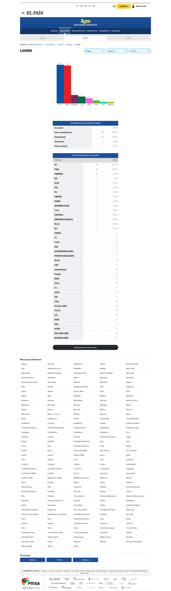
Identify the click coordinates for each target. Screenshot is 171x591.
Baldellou (77, 396)
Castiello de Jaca (132, 428)
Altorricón (103, 382)
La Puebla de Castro (28, 469)
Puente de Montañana (108, 496)
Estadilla (51, 441)
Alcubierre (51, 378)
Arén (102, 387)
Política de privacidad (87, 571)
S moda (102, 587)
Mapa (127, 571)
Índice (82, 573)
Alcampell (130, 373)
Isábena (50, 460)
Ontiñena (129, 482)
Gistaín (128, 446)
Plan (23, 496)
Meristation (126, 587)
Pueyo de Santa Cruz (55, 501)
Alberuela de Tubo (54, 373)
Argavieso (130, 387)
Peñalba (103, 487)
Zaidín (76, 546)
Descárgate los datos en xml (85, 347)
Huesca (50, 455)
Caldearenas (52, 419)
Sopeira (50, 523)
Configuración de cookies (116, 571)
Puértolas (25, 501)
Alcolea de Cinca (27, 378)
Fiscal (23, 446)
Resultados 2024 (79, 31)
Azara (102, 391)
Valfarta (129, 533)
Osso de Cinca (26, 487)
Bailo (49, 396)
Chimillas (24, 437)
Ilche (23, 460)
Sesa (102, 519)
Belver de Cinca (132, 400)
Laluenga (51, 464)
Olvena (102, 482)
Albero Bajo (25, 373)
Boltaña (76, 414)
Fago (102, 441)
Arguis (23, 391)
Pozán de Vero (79, 496)
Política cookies (101, 571)
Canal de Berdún (132, 419)
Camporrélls (104, 419)
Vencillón (129, 537)
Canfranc (51, 423)
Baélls (23, 396)
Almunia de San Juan (29, 382)
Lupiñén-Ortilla (27, 478)
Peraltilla (51, 492)
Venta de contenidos (55, 571)
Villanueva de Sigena (134, 542)
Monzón (129, 478)
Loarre (76, 473)
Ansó (23, 387)
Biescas (50, 410)
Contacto (44, 571)
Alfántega (103, 378)
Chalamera (104, 432)
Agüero (102, 364)
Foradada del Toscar (81, 446)
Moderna (66, 587)
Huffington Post (58, 583)
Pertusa (103, 492)
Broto (23, 419)
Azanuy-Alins (78, 391)
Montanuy (103, 478)
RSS (87, 573)
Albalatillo (77, 369)
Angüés (129, 382)
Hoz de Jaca (104, 451)
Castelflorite (104, 428)
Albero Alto (130, 369)
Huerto (24, 455)
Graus (50, 451)
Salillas (102, 505)
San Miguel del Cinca (108, 510)
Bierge (23, 410)
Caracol (132, 579)
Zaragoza (85, 560)
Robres (102, 501)
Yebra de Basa (26, 546)
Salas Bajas (78, 505)
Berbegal (103, 405)
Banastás (129, 396)
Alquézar (77, 382)
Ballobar (103, 396)
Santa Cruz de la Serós (29, 514)
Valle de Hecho (53, 537)
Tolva (50, 528)
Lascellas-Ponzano (55, 469)
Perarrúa (77, 492)
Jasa (102, 460)
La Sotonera (104, 469)
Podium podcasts (79, 587)
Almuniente (52, 382)
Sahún (23, 505)
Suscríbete (124, 6)
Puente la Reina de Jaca (135, 496)
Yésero (50, 546)
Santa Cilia (130, 510)
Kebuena (130, 583)
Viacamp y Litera (27, 542)
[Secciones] (23, 13)
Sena (49, 519)
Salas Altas (52, 505)
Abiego (24, 364)
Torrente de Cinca (28, 533)
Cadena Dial (101, 583)
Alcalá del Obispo (106, 373)
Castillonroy (78, 432)
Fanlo (128, 441)
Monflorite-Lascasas (81, 478)
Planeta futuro (120, 583)
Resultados (65, 31)
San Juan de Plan (80, 510)
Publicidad (67, 571)
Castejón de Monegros (56, 428)
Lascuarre (77, 469)
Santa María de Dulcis (82, 514)
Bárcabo (103, 400)
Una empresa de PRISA (30, 581)
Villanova (77, 542)
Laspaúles (130, 469)
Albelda (103, 369)
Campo (76, 419)
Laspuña (51, 473)
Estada (23, 441)
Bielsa (128, 405)
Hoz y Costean (131, 451)
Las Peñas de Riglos (28, 473)
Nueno (76, 482)
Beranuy (77, 405)
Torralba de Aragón (107, 528)
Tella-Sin (129, 523)
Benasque (51, 405)
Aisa (23, 369)
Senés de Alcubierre (81, 519)
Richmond (52, 587)
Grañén (24, 451)
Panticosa (77, 487)
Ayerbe (50, 391)
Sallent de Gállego (133, 505)
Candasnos (25, 423)
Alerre (76, 378)
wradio (80, 583)
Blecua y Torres (53, 414)
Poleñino (51, 496)
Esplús (128, 437)
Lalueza (77, 464)
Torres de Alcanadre (55, 533)
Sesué (128, 519)
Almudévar (130, 378)
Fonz (49, 446)
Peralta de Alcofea (133, 487)
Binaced (77, 410)
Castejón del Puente (28, 428)
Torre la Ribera (131, 528)
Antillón (50, 387)
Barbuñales (78, 400)
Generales (115, 31)
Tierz (23, 528)
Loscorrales (130, 473)
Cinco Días (91, 583)
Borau (128, 414)
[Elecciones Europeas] (85, 22)
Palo (49, 487)
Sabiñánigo (130, 501)
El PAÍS (54, 579)
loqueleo (114, 587)
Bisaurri (129, 410)
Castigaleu (25, 432)
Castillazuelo (52, 432)
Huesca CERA (79, 455)
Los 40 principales (67, 579)
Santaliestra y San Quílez (57, 514)
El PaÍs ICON (90, 587)
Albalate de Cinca (54, 369)
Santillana (79, 579)
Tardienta (103, 523)
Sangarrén (52, 510)
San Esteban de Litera (29, 510)
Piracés (129, 492)
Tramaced (104, 533)
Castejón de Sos (80, 428)
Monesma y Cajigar (55, 478)
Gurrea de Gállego (80, 451)
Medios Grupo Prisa (30, 588)
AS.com (114, 579)
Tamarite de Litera (81, 523)
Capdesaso (78, 423)
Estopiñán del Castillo (82, 441)
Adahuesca (78, 364)
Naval (23, 482)
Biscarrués (25, 414)
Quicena (77, 501)
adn (122, 579)
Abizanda (51, 364)
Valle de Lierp (79, 537)
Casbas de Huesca (133, 423)
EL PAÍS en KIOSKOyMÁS (138, 571)
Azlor (128, 391)
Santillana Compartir (94, 579)
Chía (127, 432)
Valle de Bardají (27, 537)
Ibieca (102, 455)
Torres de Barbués (81, 533)
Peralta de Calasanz (28, 492)
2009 (128, 38)
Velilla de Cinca (105, 537)
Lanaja (102, 464)
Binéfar (102, 410)
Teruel (59, 560)
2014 (85, 38)
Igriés (128, 455)
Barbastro (25, 400)
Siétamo (24, 523)
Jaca (75, 460)
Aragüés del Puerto (81, 387)
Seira (23, 519)
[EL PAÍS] (35, 13)
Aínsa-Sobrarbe (132, 364)
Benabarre (25, 405)
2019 (42, 38)
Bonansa (103, 414)
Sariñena (103, 514)
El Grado (77, 437)
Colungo (51, 437)
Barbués (51, 400)
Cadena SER (105, 579)
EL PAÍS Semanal (110, 583)
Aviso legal (75, 571)
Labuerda (129, 460)
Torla (76, 528)
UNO (72, 583)
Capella (103, 423)
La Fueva (24, 464)
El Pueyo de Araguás (107, 437)
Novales (51, 482)
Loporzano (104, 473)
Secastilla (129, 514)
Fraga (102, 446)
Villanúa (103, 542)
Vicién (50, 542)
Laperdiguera (131, 464)
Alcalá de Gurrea (80, 373)
